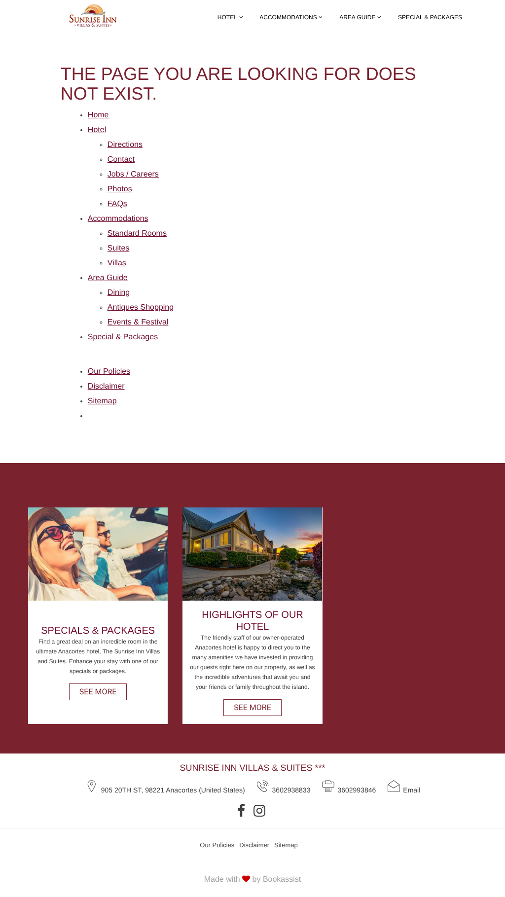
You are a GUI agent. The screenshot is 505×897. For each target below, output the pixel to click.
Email (411, 790)
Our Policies (109, 371)
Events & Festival (138, 322)
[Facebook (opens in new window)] (242, 811)
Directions (125, 145)
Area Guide (357, 17)
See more (98, 691)
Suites (118, 248)
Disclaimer (106, 386)
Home (98, 115)
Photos (120, 189)
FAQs (117, 204)
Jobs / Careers (133, 174)
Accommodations (288, 17)
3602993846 (356, 790)
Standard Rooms (137, 233)
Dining (119, 292)
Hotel (227, 17)
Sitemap (102, 401)
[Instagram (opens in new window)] (261, 811)
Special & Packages (430, 17)
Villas (117, 263)
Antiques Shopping (141, 307)
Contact (121, 159)
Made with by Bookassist (252, 879)
